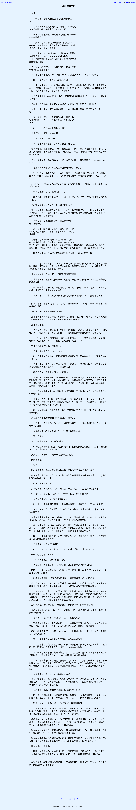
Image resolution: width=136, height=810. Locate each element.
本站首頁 (55, 806)
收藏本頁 (81, 806)
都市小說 (70, 806)
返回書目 (121, 2)
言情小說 (76, 806)
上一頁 (116, 2)
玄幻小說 (60, 806)
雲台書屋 (3, 2)
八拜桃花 (9, 2)
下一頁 (127, 2)
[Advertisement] (91, 40)
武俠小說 (65, 806)
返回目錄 (68, 799)
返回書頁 (132, 2)
